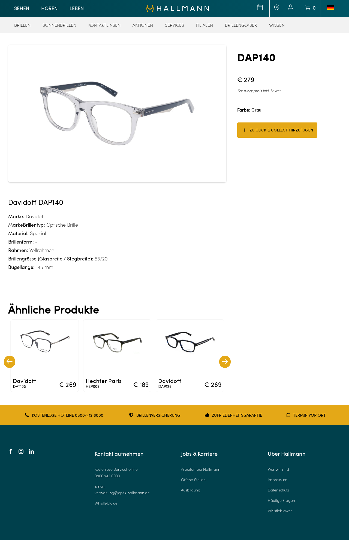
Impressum (277, 479)
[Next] (225, 362)
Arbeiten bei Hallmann (200, 469)
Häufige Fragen (281, 500)
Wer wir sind (278, 469)
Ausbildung (190, 490)
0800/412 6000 (107, 475)
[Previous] (9, 362)
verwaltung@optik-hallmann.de (122, 492)
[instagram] (21, 451)
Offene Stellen (193, 479)
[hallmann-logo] (177, 7)
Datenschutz (278, 490)
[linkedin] (31, 451)
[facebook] (10, 451)
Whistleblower (107, 503)
